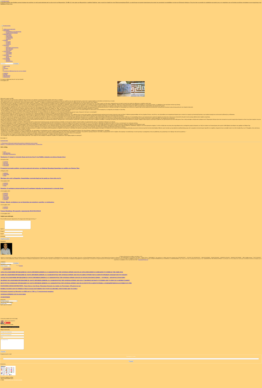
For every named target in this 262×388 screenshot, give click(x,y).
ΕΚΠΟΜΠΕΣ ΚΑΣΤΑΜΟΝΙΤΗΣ (13, 31)
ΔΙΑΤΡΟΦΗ (6, 55)
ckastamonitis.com (9, 380)
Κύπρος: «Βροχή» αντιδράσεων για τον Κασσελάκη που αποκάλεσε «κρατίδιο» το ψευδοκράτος (27, 202)
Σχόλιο (2, 228)
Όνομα (2, 231)
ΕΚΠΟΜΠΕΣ (6, 30)
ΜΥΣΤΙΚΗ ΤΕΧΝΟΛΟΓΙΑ (12, 47)
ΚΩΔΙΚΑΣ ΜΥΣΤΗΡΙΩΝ (12, 33)
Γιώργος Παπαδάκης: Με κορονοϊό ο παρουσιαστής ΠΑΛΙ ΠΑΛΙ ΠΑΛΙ (21, 211)
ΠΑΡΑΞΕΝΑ (6, 45)
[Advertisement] (131, 14)
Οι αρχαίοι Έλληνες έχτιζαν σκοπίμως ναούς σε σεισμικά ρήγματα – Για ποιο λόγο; (21, 144)
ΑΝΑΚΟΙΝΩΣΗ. (5, 297)
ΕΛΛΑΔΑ (8, 41)
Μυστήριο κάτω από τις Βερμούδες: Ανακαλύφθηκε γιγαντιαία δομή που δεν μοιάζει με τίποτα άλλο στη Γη (31, 178)
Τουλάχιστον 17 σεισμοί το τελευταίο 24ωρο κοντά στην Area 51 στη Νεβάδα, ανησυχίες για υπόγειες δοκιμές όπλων (33, 157)
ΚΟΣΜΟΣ (5, 40)
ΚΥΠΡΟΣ (8, 42)
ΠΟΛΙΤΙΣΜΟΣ (6, 58)
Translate (21, 265)
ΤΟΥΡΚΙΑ (8, 44)
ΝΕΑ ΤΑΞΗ (8, 50)
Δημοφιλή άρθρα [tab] (7, 269)
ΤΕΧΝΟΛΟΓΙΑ (6, 51)
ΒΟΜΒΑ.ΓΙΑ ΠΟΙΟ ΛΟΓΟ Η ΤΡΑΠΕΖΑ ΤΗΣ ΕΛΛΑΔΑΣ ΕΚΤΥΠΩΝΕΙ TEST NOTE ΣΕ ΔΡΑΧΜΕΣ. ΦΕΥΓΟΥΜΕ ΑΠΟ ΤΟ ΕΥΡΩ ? (39, 288)
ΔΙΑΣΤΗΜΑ (9, 53)
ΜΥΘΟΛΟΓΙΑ (9, 61)
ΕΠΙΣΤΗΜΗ (9, 52)
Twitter (6, 140)
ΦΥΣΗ (7, 57)
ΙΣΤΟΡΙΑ (8, 60)
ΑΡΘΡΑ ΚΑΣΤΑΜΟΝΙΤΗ (9, 29)
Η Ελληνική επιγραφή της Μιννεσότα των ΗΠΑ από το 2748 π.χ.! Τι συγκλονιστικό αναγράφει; (27, 291)
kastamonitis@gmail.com (143, 259)
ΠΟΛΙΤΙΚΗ (8, 35)
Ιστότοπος (3, 236)
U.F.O (7, 46)
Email (2, 233)
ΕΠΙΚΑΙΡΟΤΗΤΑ (7, 34)
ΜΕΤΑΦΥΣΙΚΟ (9, 48)
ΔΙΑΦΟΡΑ (8, 39)
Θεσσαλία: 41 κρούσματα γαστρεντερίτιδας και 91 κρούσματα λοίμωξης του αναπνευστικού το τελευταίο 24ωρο (32, 188)
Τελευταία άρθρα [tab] (7, 268)
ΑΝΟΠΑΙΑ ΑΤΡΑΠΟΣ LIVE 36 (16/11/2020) (13, 294)
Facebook (3, 140)
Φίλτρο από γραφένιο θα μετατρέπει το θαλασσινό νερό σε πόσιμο (19, 143)
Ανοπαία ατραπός (18, 380)
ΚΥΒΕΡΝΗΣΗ (9, 37)
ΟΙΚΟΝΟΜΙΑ (9, 36)
